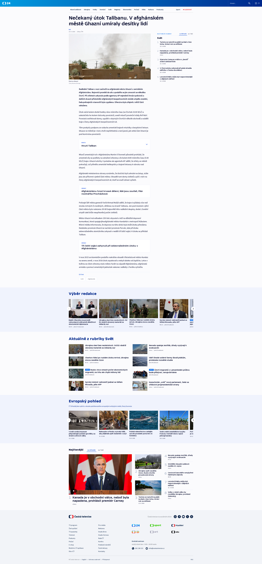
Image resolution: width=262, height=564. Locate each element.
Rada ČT (101, 538)
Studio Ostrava (103, 535)
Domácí (102, 9)
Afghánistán (91, 279)
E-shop (71, 545)
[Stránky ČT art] (154, 532)
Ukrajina (87, 9)
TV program (73, 525)
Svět (110, 9)
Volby (95, 9)
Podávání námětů (104, 545)
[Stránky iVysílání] (177, 525)
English (84, 559)
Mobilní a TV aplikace (76, 548)
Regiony (117, 9)
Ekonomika (127, 9)
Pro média (101, 525)
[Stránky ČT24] (136, 525)
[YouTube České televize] (183, 516)
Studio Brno (102, 532)
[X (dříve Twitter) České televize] (187, 516)
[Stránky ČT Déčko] (135, 532)
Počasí (136, 9)
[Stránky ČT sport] (155, 525)
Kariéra (100, 541)
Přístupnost (106, 559)
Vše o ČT (72, 551)
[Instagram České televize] (175, 516)
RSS (192, 559)
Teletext (72, 535)
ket (70, 29)
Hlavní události (75, 9)
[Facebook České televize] (179, 516)
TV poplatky (73, 532)
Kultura (151, 9)
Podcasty (160, 9)
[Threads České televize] (191, 516)
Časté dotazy (102, 548)
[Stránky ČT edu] (175, 532)
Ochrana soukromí (94, 559)
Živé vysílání (73, 528)
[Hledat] (249, 3)
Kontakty (101, 551)
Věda (143, 9)
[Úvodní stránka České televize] (80, 516)
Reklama (101, 528)
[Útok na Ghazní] (110, 56)
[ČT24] (6, 3)
